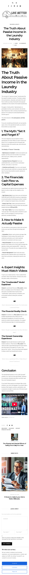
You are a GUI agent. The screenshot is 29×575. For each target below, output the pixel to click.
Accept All (14, 563)
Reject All (14, 571)
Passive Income (6, 429)
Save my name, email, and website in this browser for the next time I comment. (13, 538)
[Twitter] (17, 6)
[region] (14, 561)
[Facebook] (8, 6)
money (18, 428)
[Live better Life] (14, 14)
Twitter (9, 425)
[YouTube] (20, 6)
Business (12, 24)
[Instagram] (14, 6)
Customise (14, 567)
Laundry (11, 428)
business (4, 428)
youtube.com (11, 417)
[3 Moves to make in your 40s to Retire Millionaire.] (14, 474)
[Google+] (11, 6)
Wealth (17, 24)
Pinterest (12, 425)
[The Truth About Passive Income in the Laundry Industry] (14, 58)
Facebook (7, 425)
